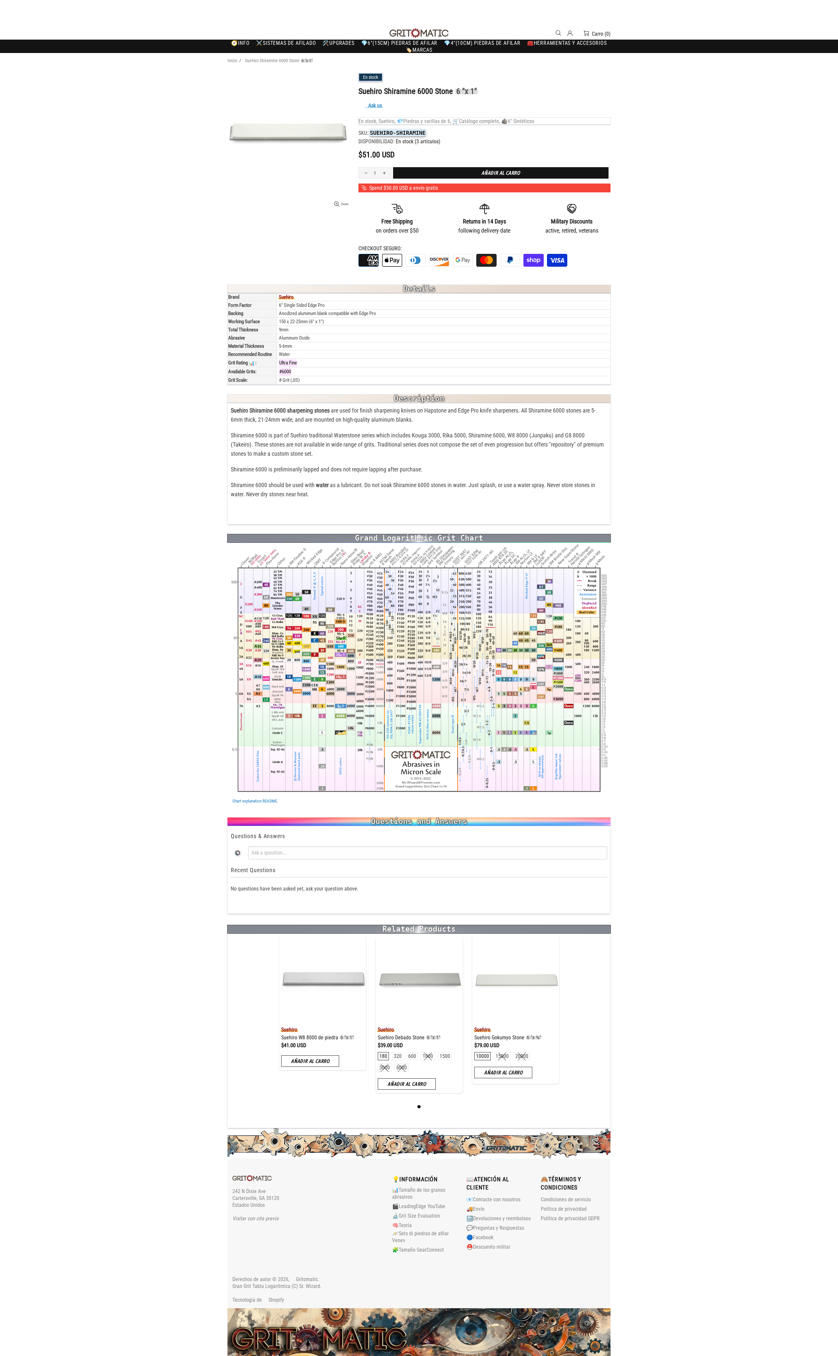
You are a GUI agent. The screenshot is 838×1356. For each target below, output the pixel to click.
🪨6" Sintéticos (517, 121)
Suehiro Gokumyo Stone (507, 1037)
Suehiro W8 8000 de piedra (317, 1037)
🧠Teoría (402, 1225)
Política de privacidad (564, 1209)
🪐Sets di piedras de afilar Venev (420, 1236)
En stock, (367, 121)
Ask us (375, 105)
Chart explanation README (254, 801)
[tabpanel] (322, 1008)
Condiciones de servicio (566, 1199)
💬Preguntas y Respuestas (495, 1228)
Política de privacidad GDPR (570, 1218)
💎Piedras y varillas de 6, (424, 121)
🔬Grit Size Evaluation (416, 1216)
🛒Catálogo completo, (476, 121)
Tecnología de (258, 1300)
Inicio (232, 60)
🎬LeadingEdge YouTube (418, 1206)
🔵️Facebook (479, 1237)
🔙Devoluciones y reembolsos (498, 1218)
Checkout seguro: (380, 248)
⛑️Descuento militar (488, 1247)
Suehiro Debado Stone (409, 1037)
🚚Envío (475, 1209)
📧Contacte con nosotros (493, 1199)
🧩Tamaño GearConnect (418, 1250)
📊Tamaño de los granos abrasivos (418, 1193)
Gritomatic (419, 33)
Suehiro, (386, 121)
